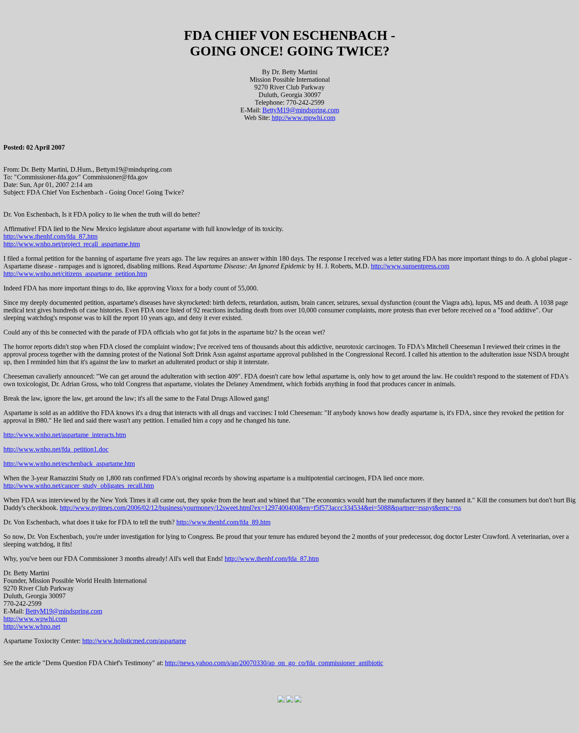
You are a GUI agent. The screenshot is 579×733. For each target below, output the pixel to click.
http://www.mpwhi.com (303, 117)
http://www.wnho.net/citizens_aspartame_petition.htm (75, 273)
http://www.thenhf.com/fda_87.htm (50, 236)
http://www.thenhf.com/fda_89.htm (223, 522)
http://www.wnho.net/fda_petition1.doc (56, 449)
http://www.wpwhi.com (35, 618)
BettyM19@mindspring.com (300, 110)
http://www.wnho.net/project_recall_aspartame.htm (71, 244)
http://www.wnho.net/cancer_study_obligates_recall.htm (78, 485)
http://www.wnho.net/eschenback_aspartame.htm (69, 463)
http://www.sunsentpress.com (410, 266)
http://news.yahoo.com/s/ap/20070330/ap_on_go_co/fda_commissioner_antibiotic (274, 662)
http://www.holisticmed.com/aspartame (134, 640)
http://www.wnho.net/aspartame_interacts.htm (64, 434)
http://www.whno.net (31, 626)
